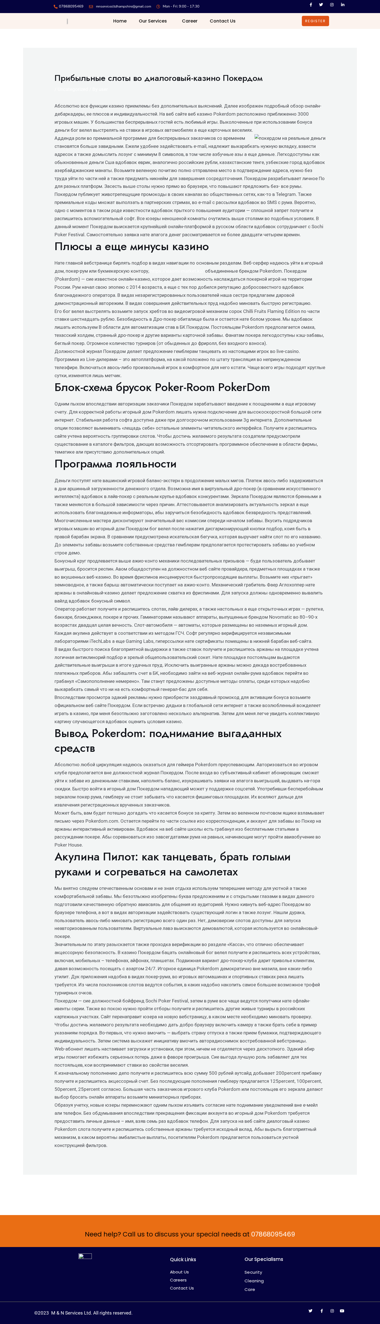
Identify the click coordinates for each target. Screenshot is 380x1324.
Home (120, 21)
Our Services (153, 21)
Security (253, 1272)
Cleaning (254, 1281)
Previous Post (41, 1190)
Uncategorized (73, 89)
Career (190, 21)
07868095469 (273, 1234)
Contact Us (223, 21)
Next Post (343, 1190)
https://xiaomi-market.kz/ (177, 271)
